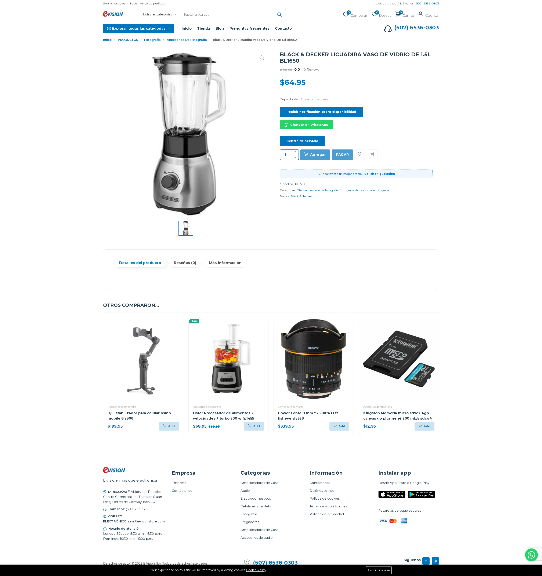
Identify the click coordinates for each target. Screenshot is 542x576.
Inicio (187, 28)
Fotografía (152, 40)
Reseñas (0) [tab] (185, 263)
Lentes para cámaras (290, 406)
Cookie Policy (256, 570)
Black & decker (301, 196)
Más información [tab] (225, 263)
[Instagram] (435, 561)
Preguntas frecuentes (250, 28)
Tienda (203, 28)
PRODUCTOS (128, 40)
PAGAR (342, 155)
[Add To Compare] (372, 154)
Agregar (318, 155)
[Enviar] (279, 14)
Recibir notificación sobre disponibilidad (321, 112)
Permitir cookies (379, 570)
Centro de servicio (302, 141)
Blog (220, 28)
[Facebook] (426, 561)
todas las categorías (138, 28)
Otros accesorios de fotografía (318, 190)
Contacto (283, 28)
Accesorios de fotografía (187, 40)
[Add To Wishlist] (359, 154)
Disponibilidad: (290, 99)
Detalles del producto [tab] (140, 263)
